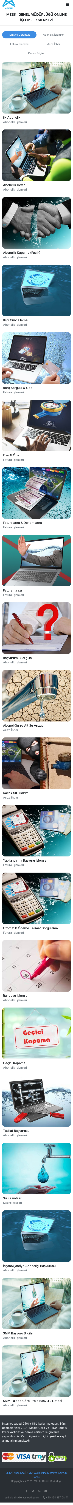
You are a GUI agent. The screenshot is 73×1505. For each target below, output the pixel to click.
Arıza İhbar (53, 44)
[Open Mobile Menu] (67, 4)
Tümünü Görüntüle (19, 34)
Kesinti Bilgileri (36, 53)
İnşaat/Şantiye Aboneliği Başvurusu (29, 1266)
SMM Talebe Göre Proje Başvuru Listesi (32, 1401)
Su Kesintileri (12, 1198)
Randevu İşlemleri (16, 995)
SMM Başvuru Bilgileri (19, 1333)
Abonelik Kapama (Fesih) (21, 252)
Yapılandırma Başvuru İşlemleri (25, 860)
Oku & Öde (11, 455)
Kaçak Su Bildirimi (16, 793)
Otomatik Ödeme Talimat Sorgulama (30, 928)
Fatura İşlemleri (19, 44)
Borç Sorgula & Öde (17, 387)
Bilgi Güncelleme (15, 320)
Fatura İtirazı (12, 590)
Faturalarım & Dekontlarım (22, 523)
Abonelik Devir (14, 185)
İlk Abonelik (11, 117)
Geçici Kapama (14, 1063)
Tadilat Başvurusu (16, 1130)
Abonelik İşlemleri (53, 34)
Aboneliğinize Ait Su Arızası (23, 725)
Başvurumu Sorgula (17, 658)
